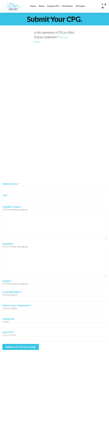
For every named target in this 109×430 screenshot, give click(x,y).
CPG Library (67, 6)
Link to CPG (8, 332)
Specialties (8, 244)
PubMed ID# (8, 319)
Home (33, 6)
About (41, 6)
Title (5, 195)
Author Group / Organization (16, 305)
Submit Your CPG (57, 18)
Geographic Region (12, 292)
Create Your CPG (38, 18)
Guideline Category (12, 207)
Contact (71, 18)
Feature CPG (53, 6)
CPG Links (80, 6)
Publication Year (10, 184)
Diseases (7, 281)
